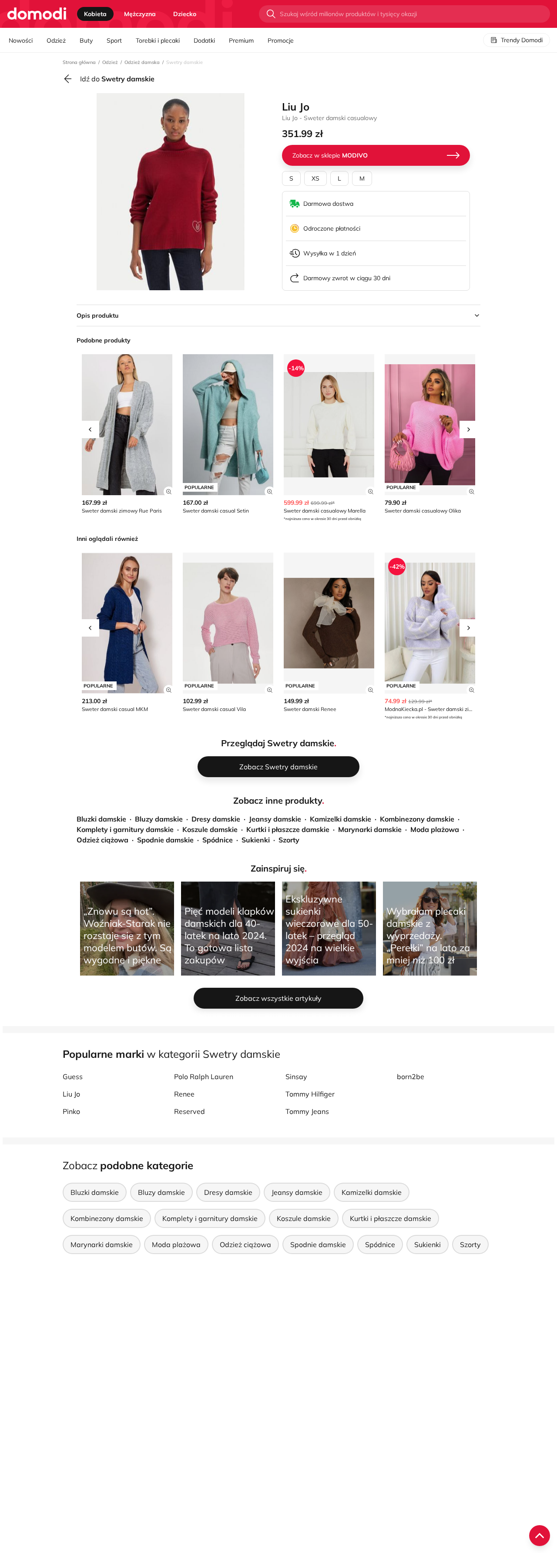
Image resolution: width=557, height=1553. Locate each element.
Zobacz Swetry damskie (278, 766)
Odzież (56, 40)
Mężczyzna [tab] (140, 14)
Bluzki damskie (101, 819)
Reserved (189, 1111)
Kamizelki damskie (340, 819)
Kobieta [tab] (95, 14)
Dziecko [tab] (184, 14)
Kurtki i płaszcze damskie (287, 829)
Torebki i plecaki (158, 40)
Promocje (281, 40)
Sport (114, 40)
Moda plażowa (434, 829)
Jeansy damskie (275, 819)
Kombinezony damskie (417, 819)
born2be (410, 1076)
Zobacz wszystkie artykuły (278, 998)
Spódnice (217, 839)
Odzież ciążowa (102, 839)
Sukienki (256, 839)
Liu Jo (71, 1094)
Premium (241, 40)
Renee (184, 1094)
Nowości (21, 40)
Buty (86, 40)
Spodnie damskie (165, 839)
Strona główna (79, 62)
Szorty (288, 839)
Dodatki (204, 40)
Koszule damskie (210, 829)
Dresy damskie (215, 819)
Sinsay (296, 1076)
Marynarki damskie (370, 829)
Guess (73, 1076)
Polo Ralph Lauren (203, 1076)
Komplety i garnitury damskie (125, 829)
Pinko (71, 1111)
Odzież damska (142, 62)
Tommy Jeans (307, 1111)
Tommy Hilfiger (310, 1094)
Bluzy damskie (159, 819)
